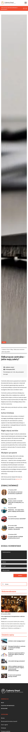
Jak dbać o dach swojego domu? (16, 641)
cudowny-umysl (9, 367)
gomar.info (19, 479)
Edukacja (3, 728)
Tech (4, 342)
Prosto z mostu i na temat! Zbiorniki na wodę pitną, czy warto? (16, 502)
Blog (2, 702)
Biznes (3, 718)
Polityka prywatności (7, 705)
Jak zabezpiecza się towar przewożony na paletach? (15, 492)
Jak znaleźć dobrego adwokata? (16, 661)
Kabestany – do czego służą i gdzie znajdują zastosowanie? (16, 510)
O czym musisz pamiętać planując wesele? (14, 675)
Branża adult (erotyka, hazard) (9, 721)
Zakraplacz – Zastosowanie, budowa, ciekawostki (16, 528)
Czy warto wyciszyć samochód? (17, 518)
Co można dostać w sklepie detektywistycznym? (15, 537)
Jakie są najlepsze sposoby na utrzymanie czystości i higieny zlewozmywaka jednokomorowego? (16, 668)
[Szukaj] (3, 584)
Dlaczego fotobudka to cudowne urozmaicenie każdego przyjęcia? (16, 648)
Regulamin (4, 708)
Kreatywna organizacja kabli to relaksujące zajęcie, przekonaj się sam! (16, 654)
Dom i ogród (4, 724)
